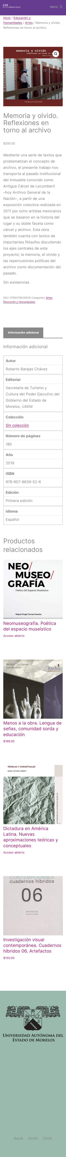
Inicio (7, 18)
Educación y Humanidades (19, 301)
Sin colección (17, 425)
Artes (29, 23)
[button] (55, 53)
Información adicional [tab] (23, 332)
